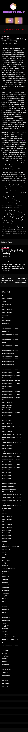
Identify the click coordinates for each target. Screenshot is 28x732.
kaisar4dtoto (5, 574)
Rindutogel (5, 565)
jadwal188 (5, 612)
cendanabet (5, 585)
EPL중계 (4, 653)
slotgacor (4, 541)
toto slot (4, 601)
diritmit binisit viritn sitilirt (8, 637)
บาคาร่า (4, 513)
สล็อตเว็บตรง (5, 511)
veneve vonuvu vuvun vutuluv (10, 639)
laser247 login (6, 560)
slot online (5, 598)
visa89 (4, 623)
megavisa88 (5, 609)
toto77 (23, 140)
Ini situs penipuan (7, 298)
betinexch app (6, 296)
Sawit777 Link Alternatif (8, 568)
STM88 (4, 301)
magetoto (4, 595)
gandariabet (5, 315)
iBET (3, 642)
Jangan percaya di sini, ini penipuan (12, 426)
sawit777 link (5, 576)
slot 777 (4, 552)
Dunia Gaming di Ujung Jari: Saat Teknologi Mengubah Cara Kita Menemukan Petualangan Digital (13, 266)
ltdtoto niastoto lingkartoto (9, 483)
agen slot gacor (6, 544)
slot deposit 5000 (6, 304)
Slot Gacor (5, 650)
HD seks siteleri (6, 320)
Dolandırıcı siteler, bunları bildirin (11, 372)
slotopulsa (5, 604)
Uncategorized (5, 36)
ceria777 (4, 554)
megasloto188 (6, 617)
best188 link (5, 571)
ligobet (4, 342)
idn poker (4, 661)
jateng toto (5, 582)
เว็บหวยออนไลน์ (6, 508)
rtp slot (4, 647)
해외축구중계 (6, 656)
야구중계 (4, 563)
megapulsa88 (6, 620)
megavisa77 (5, 606)
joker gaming (5, 683)
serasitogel (5, 579)
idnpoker (4, 658)
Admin (15, 43)
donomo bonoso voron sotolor (10, 326)
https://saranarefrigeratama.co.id (10, 546)
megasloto (5, 628)
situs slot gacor (6, 675)
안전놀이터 (5, 634)
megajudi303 (5, 626)
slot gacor (5, 631)
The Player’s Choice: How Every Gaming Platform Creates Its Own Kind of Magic (13, 252)
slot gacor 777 (6, 549)
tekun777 (4, 557)
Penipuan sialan (6, 407)
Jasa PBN (5, 672)
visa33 (4, 615)
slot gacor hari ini (6, 669)
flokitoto (4, 481)
